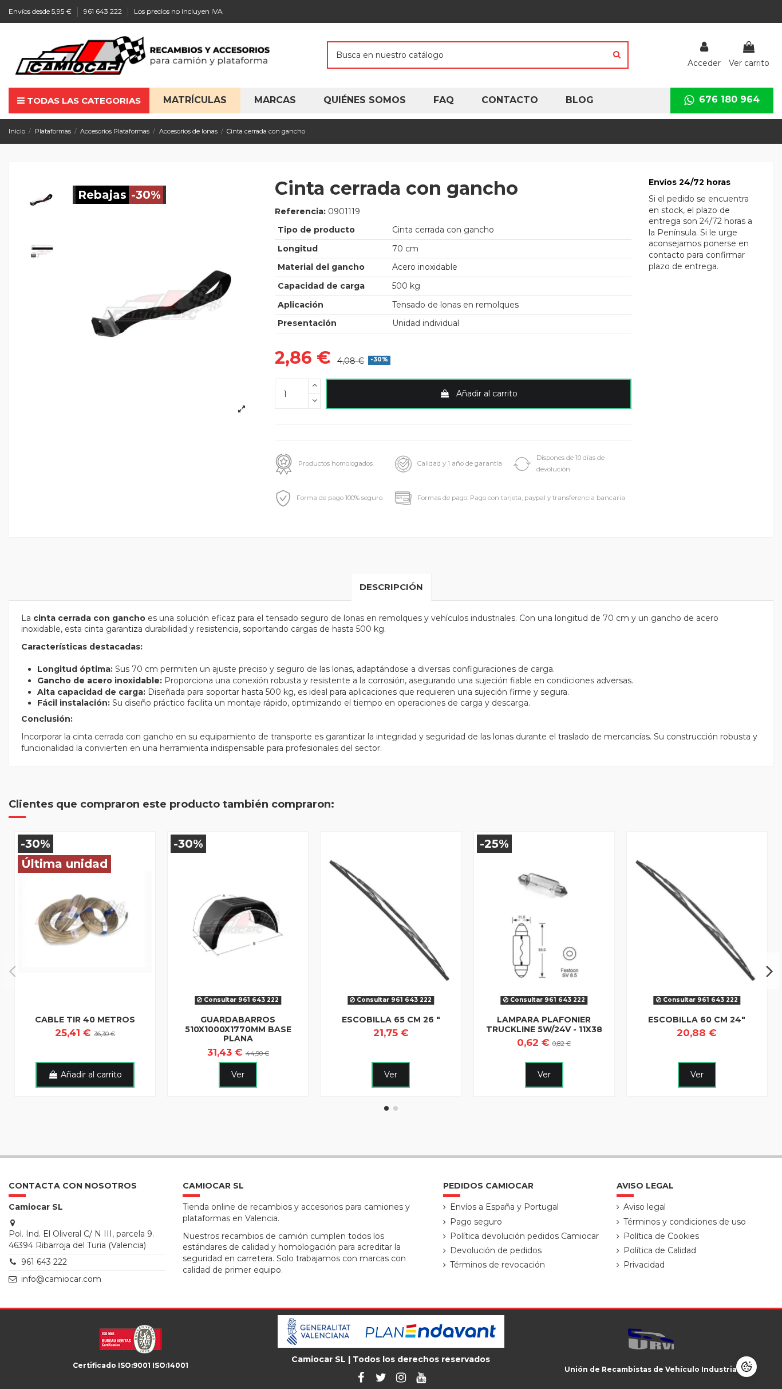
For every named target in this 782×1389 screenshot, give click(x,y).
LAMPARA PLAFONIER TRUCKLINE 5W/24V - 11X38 (544, 1024)
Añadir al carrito (487, 393)
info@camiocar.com (61, 1279)
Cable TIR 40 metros (85, 1019)
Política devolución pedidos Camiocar (524, 1236)
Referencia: (300, 211)
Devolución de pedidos (496, 1250)
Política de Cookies (661, 1236)
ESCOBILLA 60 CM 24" (696, 1019)
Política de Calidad (659, 1250)
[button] (365, 100)
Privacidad (644, 1265)
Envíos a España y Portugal (504, 1207)
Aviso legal (644, 1207)
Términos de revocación (497, 1265)
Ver (237, 1074)
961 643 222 (104, 11)
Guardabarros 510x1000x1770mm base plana (238, 1029)
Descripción (391, 586)
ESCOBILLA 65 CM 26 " (391, 1019)
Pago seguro (476, 1222)
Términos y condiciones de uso (684, 1222)
